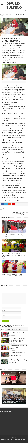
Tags (20, 329)
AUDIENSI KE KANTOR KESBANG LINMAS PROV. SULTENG (18, 213)
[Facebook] (12, 438)
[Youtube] (15, 438)
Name (3, 305)
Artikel (6, 14)
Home (2, 14)
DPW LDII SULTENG (14, 5)
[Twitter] (14, 438)
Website (3, 315)
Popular (8, 329)
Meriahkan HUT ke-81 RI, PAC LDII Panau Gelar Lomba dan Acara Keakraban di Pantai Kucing (13, 255)
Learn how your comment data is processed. (12, 326)
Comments (14, 329)
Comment (4, 292)
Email (3, 310)
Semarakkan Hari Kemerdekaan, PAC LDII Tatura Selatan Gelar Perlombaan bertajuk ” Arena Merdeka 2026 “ (17, 354)
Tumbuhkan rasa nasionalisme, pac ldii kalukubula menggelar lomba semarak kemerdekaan (12, 275)
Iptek (10, 14)
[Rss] (11, 438)
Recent (2, 329)
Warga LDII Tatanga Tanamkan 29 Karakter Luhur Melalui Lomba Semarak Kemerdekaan (18, 361)
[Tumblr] (16, 438)
